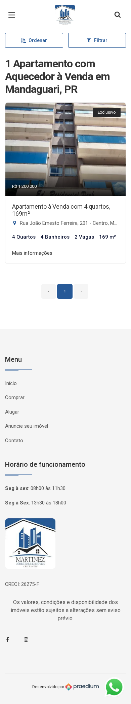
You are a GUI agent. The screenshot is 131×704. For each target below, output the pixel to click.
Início (11, 383)
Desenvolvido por (48, 686)
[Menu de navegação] (13, 15)
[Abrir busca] (117, 15)
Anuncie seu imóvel (26, 426)
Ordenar (38, 40)
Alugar (12, 412)
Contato (14, 440)
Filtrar (100, 40)
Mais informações (32, 253)
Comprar (15, 397)
